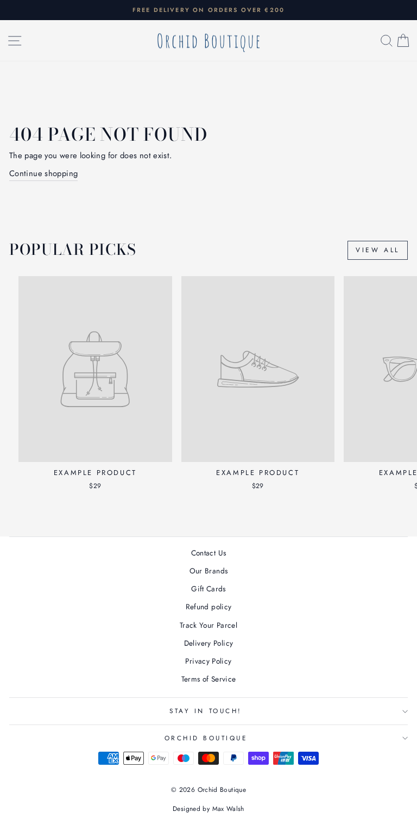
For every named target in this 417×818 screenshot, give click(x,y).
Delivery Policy (208, 643)
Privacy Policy (208, 660)
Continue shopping (43, 173)
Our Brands (208, 570)
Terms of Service (208, 678)
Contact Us (208, 552)
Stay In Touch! (205, 710)
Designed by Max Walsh (208, 809)
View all (378, 250)
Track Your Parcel (208, 625)
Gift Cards (208, 588)
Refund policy (209, 606)
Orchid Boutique (206, 737)
